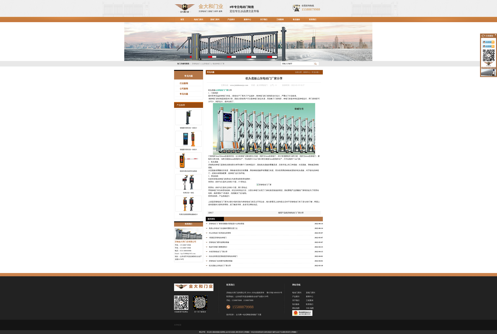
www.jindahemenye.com (239, 85)
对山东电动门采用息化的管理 (220, 233)
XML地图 (310, 308)
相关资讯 (211, 219)
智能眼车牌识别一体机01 (188, 149)
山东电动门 (206, 64)
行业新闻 (184, 83)
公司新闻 (184, 89)
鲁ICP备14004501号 (274, 293)
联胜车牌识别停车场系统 (188, 171)
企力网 (238, 315)
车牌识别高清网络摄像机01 (188, 214)
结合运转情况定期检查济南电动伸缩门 (223, 256)
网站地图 (295, 308)
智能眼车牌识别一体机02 (188, 128)
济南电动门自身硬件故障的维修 (220, 261)
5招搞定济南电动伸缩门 (218, 238)
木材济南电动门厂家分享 (218, 252)
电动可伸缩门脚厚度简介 (218, 247)
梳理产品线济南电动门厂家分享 (291, 213)
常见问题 (184, 94)
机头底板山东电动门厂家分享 (220, 266)
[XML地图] (298, 313)
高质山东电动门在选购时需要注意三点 (223, 228)
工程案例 (280, 19)
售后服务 (296, 19)
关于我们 (263, 19)
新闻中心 (247, 19)
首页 (182, 19)
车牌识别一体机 (188, 193)
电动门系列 (198, 19)
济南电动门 (196, 64)
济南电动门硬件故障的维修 (219, 242)
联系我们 (312, 19)
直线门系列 (214, 19)
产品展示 (231, 19)
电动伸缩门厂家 (218, 64)
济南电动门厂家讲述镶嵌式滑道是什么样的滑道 (226, 224)
